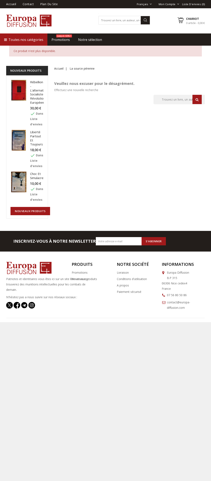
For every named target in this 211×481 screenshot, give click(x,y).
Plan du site (49, 4)
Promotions (80, 272)
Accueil (11, 4)
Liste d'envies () (193, 4)
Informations (178, 264)
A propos (123, 285)
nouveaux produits (30, 211)
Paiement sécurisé (129, 292)
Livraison (123, 272)
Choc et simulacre (36, 176)
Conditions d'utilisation (132, 279)
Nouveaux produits (84, 279)
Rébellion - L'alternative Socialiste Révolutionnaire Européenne (41, 92)
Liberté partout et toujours (36, 138)
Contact (28, 4)
